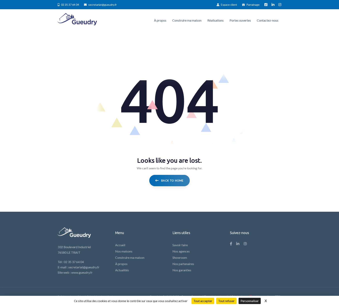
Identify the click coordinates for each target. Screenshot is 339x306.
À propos (121, 264)
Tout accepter (202, 301)
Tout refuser (226, 301)
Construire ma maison (129, 257)
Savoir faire (180, 245)
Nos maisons (123, 251)
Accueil (120, 245)
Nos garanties (181, 270)
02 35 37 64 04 (74, 262)
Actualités (122, 270)
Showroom (179, 257)
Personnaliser (250, 301)
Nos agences (181, 251)
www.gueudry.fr (82, 272)
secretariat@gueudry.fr (83, 267)
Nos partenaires (183, 264)
